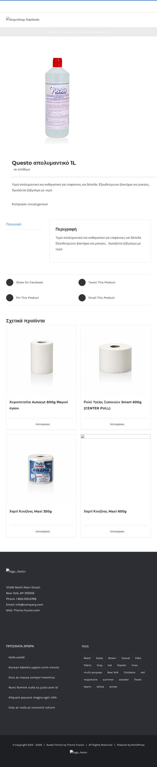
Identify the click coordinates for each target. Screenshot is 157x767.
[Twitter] (35, 626)
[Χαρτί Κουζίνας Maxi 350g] (41, 469)
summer (108, 679)
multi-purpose (93, 672)
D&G (138, 658)
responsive (91, 679)
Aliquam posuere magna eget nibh (33, 697)
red (143, 672)
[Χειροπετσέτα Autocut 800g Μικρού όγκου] (41, 360)
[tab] (25, 224)
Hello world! (17, 657)
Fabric (88, 665)
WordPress (138, 744)
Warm (87, 686)
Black (87, 658)
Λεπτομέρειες (43, 424)
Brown (112, 658)
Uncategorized (38, 204)
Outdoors (129, 672)
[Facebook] (30, 626)
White (100, 686)
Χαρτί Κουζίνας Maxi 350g (30, 511)
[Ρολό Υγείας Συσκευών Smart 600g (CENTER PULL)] (116, 360)
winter (113, 686)
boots (99, 658)
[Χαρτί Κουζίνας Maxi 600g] (116, 469)
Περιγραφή (13, 224)
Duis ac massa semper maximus (32, 677)
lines (135, 665)
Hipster (121, 665)
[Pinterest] (46, 626)
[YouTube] (52, 626)
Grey (99, 665)
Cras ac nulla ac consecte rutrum (32, 707)
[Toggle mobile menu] (149, 21)
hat (110, 665)
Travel (137, 679)
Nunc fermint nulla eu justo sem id (33, 687)
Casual (125, 658)
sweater (124, 679)
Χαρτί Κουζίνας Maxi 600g (105, 511)
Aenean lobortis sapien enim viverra (34, 667)
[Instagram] (41, 626)
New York (113, 672)
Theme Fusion (75, 744)
